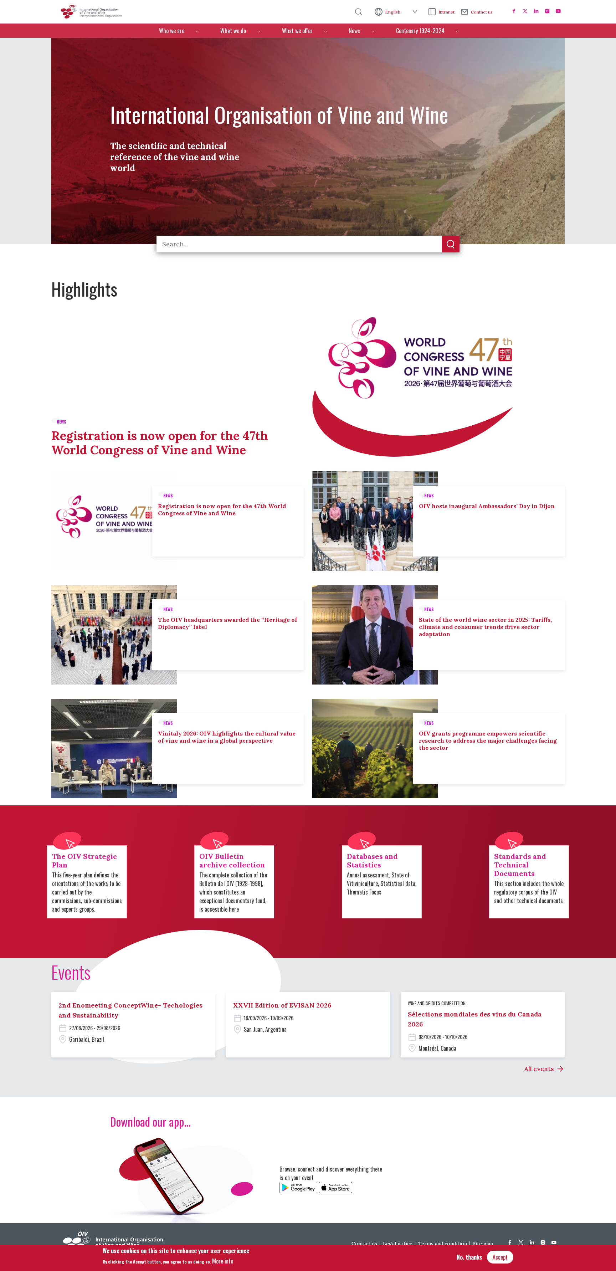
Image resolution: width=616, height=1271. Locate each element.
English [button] (393, 12)
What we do (233, 30)
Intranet (446, 12)
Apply (451, 244)
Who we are (171, 30)
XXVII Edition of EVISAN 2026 (282, 1005)
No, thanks (469, 1257)
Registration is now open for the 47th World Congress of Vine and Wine (159, 442)
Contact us (482, 12)
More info (222, 1260)
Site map (483, 1243)
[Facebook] (514, 11)
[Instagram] (547, 11)
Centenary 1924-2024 (420, 30)
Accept (500, 1257)
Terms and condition (442, 1243)
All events (539, 1069)
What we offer (297, 30)
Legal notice (397, 1243)
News (354, 30)
